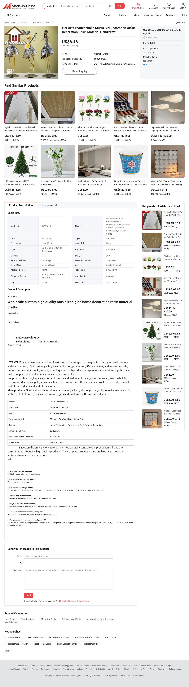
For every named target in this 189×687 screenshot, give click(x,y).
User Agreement (111, 675)
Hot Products (22, 665)
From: (19, 556)
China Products (37, 665)
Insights (169, 665)
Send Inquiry (79, 71)
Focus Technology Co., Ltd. (75, 675)
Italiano (80, 669)
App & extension (151, 15)
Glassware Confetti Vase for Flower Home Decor (172, 346)
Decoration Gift (14, 637)
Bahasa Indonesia (176, 669)
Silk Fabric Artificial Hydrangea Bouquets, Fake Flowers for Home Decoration (173, 258)
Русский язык (68, 669)
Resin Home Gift (90, 643)
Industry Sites (113, 665)
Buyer (121, 15)
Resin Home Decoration (17, 643)
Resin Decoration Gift (67, 643)
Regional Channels (129, 665)
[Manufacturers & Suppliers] (19, 6)
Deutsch (89, 669)
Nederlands (100, 669)
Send (28, 595)
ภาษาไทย (142, 669)
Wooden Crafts (28, 619)
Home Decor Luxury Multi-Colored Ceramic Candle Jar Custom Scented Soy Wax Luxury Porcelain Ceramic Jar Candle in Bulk (173, 390)
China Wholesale (82, 665)
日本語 (126, 669)
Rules (184, 15)
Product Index (145, 665)
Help (135, 15)
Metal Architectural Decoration (101, 619)
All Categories (13, 15)
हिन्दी (134, 669)
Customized (111, 249)
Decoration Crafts (35, 637)
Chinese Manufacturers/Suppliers (59, 665)
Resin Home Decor (42, 643)
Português (45, 669)
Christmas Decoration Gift (87, 637)
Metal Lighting (11, 622)
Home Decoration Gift (59, 637)
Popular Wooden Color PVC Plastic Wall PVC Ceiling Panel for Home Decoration (173, 236)
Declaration (125, 675)
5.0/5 (152, 43)
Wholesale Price (98, 665)
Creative (110, 238)
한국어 (118, 669)
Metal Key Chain (48, 619)
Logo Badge (10, 619)
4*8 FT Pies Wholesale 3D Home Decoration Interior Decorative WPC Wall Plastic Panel (173, 280)
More (145, 64)
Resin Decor (110, 637)
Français (56, 669)
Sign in (183, 7)
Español (35, 669)
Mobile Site (158, 665)
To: (21, 563)
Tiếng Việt (162, 669)
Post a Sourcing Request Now (74, 601)
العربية (110, 669)
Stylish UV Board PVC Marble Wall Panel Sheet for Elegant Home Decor (173, 213)
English (25, 669)
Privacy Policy (138, 675)
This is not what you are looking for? (40, 601)
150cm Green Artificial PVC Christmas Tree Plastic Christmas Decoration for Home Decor (173, 324)
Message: (17, 570)
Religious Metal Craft (71, 619)
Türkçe (152, 669)
